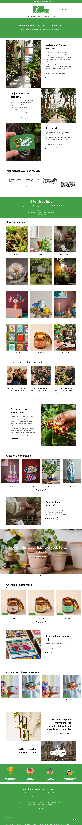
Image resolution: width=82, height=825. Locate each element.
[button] (7, 9)
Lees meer (49, 77)
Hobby (16, 319)
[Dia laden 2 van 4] (38, 576)
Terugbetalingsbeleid (27, 824)
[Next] (80, 1)
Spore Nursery (12, 824)
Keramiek (40, 319)
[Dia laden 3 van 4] (40, 576)
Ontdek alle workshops (41, 398)
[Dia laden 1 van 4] (37, 576)
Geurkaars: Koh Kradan (68, 616)
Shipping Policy (58, 802)
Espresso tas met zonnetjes (10, 699)
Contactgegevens (57, 824)
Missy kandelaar (10, 485)
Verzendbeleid (49, 824)
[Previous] (1, 1)
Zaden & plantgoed (64, 254)
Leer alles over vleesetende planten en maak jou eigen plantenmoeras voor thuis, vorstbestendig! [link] (64, 390)
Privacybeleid (34, 824)
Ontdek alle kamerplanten (19, 117)
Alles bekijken (41, 490)
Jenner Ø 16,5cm (51, 485)
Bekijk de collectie (51, 518)
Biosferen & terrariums (64, 287)
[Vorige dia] (33, 575)
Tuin (40, 287)
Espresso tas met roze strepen (51, 699)
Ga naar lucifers (51, 652)
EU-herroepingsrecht (49, 804)
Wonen (16, 287)
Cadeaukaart (64, 352)
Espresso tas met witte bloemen (30, 699)
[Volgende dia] (45, 575)
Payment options (40, 804)
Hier (49, 1)
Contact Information (28, 802)
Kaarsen (40, 352)
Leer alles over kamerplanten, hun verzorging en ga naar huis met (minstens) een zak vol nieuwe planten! (40, 390)
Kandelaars (64, 319)
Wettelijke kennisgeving (65, 824)
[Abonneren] (51, 796)
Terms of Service (31, 804)
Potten (40, 254)
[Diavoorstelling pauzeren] (48, 575)
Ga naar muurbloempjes (63, 733)
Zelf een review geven (41, 193)
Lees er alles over (51, 148)
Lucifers (16, 352)
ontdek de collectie (41, 556)
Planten (16, 254)
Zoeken (21, 802)
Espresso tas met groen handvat (71, 699)
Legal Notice (36, 802)
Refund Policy (51, 802)
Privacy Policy (43, 802)
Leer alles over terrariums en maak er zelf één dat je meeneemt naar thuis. (17, 389)
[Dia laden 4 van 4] (42, 576)
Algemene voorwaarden (42, 824)
